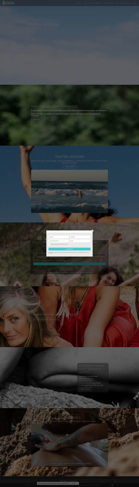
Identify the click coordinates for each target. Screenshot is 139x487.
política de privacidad (63, 244)
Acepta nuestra (59, 244)
